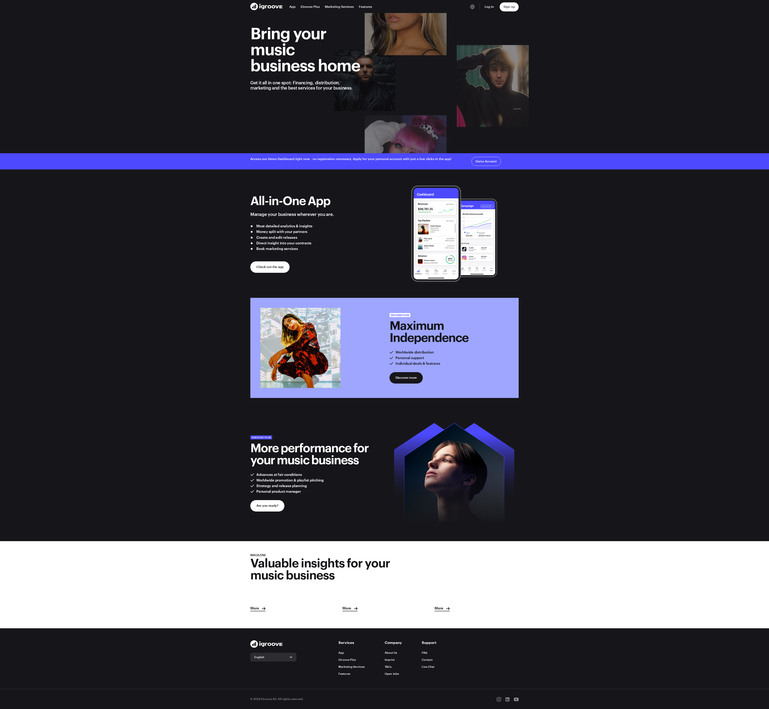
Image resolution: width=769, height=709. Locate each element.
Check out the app (270, 267)
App (292, 6)
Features (365, 6)
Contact (427, 659)
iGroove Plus (310, 6)
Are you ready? (267, 505)
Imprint (390, 659)
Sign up (509, 6)
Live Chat (428, 666)
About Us (391, 652)
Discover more (406, 377)
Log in (489, 6)
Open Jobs (392, 673)
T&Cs (388, 666)
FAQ (424, 652)
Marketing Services (339, 6)
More (255, 608)
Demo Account (486, 161)
